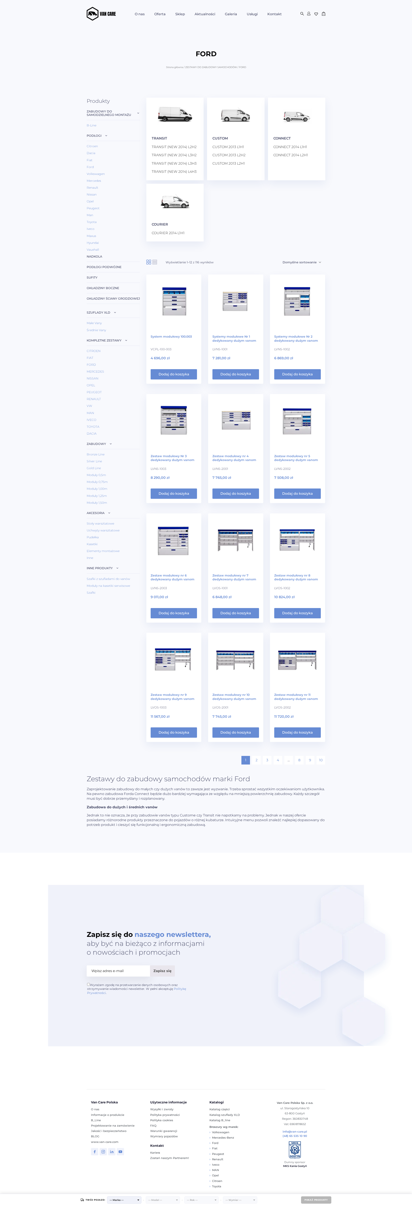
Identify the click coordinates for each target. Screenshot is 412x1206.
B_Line (96, 1120)
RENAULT (94, 399)
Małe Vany (94, 323)
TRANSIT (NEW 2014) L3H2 (174, 155)
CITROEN (93, 351)
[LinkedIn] (111, 1151)
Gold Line (94, 468)
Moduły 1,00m (97, 488)
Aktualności (205, 14)
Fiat (89, 160)
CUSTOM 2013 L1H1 (228, 147)
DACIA (92, 433)
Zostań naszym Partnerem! (169, 1158)
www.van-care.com (104, 1142)
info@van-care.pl (295, 1131)
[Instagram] (103, 1151)
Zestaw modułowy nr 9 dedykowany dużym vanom (172, 697)
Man (90, 215)
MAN (90, 413)
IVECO (91, 420)
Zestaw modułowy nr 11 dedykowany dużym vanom (296, 697)
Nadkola (94, 256)
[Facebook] (94, 1151)
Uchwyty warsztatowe (103, 530)
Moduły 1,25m (97, 496)
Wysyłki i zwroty (161, 1109)
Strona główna (174, 67)
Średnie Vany (96, 330)
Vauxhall (93, 249)
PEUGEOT (94, 392)
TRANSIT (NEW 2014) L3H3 (174, 163)
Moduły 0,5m (96, 475)
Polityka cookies (161, 1120)
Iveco (90, 229)
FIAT (90, 358)
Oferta (160, 14)
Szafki (91, 592)
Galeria (231, 14)
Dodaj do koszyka (174, 374)
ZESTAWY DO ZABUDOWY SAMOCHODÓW (211, 67)
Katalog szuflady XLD (224, 1114)
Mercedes (94, 180)
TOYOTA (93, 426)
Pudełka (93, 537)
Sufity (92, 277)
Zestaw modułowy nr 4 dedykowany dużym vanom (234, 458)
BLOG (95, 1136)
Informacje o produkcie (107, 1114)
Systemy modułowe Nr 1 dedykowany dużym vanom (234, 338)
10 (321, 760)
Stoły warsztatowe (100, 523)
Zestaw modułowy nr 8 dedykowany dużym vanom (296, 577)
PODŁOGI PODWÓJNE (104, 267)
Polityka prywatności (165, 1114)
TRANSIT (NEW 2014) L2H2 (174, 147)
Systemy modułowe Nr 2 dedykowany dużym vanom (296, 338)
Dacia (91, 153)
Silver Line (94, 461)
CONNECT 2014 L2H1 (290, 155)
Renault (92, 187)
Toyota (92, 222)
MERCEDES (95, 371)
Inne (90, 558)
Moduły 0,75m (97, 482)
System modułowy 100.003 (171, 336)
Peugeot (93, 208)
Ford (90, 167)
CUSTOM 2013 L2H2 (228, 155)
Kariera (155, 1152)
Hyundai (93, 242)
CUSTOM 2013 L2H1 (228, 163)
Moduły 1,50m (97, 502)
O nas (140, 14)
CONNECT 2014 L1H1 (290, 147)
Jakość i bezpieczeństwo (108, 1131)
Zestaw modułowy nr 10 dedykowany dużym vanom (234, 697)
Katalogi (216, 1102)
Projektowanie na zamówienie (113, 1125)
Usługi (252, 14)
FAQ (153, 1125)
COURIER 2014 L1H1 (168, 233)
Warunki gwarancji (163, 1131)
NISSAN (92, 378)
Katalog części (219, 1109)
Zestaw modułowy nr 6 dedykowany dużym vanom (172, 577)
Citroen (92, 146)
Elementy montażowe (103, 551)
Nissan (92, 194)
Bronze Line (96, 454)
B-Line (91, 125)
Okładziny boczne (103, 288)
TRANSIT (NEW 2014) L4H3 (174, 172)
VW (89, 406)
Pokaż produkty (316, 1199)
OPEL (91, 385)
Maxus (91, 236)
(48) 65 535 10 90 (295, 1136)
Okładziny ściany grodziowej (113, 298)
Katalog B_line (219, 1120)
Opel (90, 201)
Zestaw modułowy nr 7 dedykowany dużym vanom (234, 577)
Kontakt (274, 14)
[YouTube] (120, 1151)
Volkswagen (96, 174)
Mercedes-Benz (223, 1137)
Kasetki (92, 544)
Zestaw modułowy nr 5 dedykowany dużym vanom (296, 458)
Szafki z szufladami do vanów (108, 579)
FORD (91, 364)
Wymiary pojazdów (164, 1136)
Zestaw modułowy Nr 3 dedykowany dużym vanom (172, 458)
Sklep (180, 14)
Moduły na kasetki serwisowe (108, 585)
